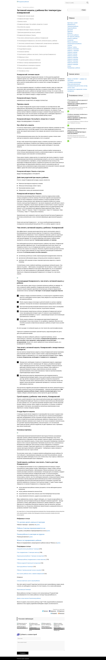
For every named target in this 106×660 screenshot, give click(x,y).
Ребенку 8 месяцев (72, 62)
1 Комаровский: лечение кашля (25, 16)
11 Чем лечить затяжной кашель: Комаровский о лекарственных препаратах (38, 43)
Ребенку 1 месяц (72, 47)
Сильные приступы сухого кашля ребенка (28, 580)
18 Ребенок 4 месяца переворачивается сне (29, 62)
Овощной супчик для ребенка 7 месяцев (28, 549)
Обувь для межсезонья (73, 84)
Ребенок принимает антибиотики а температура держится (77, 118)
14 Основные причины (23, 51)
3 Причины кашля (22, 21)
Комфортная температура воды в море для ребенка (76, 132)
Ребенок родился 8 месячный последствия (28, 563)
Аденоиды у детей (72, 23)
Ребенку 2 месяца (72, 52)
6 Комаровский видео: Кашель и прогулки (28, 29)
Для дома (70, 29)
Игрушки (69, 33)
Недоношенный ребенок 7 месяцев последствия (30, 556)
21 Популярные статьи (23, 71)
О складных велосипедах (74, 82)
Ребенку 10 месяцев (73, 49)
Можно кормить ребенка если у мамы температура (58, 629)
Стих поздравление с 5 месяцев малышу (28, 552)
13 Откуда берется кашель (24, 49)
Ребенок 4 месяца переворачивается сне (31, 528)
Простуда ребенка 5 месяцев (25, 566)
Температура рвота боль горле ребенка (21, 627)
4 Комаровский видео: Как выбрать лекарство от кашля (32, 24)
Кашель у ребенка (72, 38)
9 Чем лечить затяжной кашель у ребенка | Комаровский (32, 38)
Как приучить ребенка (73, 36)
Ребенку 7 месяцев (72, 61)
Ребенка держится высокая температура (46, 627)
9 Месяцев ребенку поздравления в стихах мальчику (31, 559)
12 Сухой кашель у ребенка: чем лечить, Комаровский (31, 46)
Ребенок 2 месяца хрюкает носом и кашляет (29, 570)
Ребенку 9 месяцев (72, 64)
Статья (69, 66)
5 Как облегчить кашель (23, 27)
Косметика (70, 40)
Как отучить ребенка (73, 35)
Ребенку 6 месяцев (72, 59)
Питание (69, 45)
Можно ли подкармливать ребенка (29, 540)
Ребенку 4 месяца (72, 55)
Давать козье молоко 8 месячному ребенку (29, 598)
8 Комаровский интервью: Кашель (26, 35)
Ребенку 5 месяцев (72, 57)
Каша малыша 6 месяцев (24, 589)
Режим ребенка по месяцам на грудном (30, 534)
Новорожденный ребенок (74, 43)
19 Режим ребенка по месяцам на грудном (28, 65)
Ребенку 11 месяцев (73, 50)
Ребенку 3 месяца (72, 54)
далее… (38, 524)
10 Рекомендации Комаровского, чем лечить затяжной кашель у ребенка (37, 40)
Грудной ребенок (72, 28)
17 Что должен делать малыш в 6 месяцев (28, 60)
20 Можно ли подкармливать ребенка (27, 68)
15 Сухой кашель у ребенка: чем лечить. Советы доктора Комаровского (36, 54)
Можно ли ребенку (72, 42)
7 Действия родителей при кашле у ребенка (29, 32)
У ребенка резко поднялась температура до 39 (34, 629)
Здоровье (70, 31)
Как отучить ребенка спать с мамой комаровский (30, 573)
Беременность (71, 24)
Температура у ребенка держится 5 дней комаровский (77, 104)
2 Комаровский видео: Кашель (25, 18)
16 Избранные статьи (22, 57)
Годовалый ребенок (72, 26)
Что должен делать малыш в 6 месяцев (31, 522)
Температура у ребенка (73, 68)
